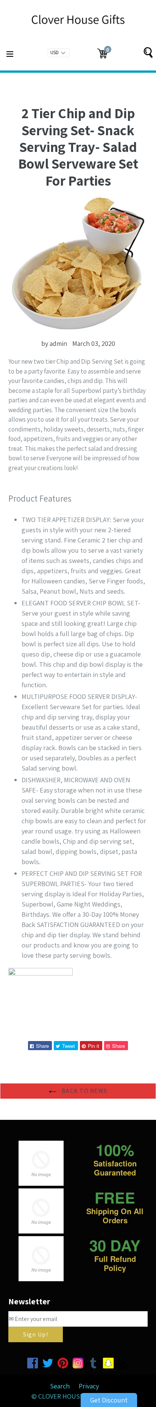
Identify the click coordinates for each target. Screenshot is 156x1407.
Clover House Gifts (70, 1396)
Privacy (89, 1386)
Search (60, 1386)
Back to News (84, 1091)
